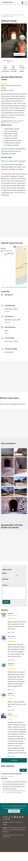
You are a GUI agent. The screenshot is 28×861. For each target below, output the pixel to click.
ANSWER (4, 779)
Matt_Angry (10, 120)
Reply (9, 632)
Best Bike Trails (21, 827)
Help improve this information (10, 151)
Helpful (13, 792)
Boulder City (3, 16)
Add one (7, 333)
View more (7, 311)
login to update (8, 344)
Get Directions (8, 60)
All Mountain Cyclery (11, 309)
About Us (12, 822)
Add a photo (18, 60)
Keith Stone (8, 320)
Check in (15, 62)
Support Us (18, 822)
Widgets (5, 824)
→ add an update (15, 122)
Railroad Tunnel (10, 16)
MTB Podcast (12, 827)
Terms (4, 836)
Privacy (8, 836)
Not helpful (19, 792)
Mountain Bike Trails (8, 14)
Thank (13, 632)
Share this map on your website (20, 287)
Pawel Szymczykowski (14, 790)
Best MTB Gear (15, 829)
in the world (9, 90)
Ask (23, 770)
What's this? (8, 322)
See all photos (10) (19, 54)
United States (16, 14)
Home (2, 14)
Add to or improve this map (7, 287)
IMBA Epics (6, 829)
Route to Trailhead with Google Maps (14, 161)
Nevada (21, 14)
